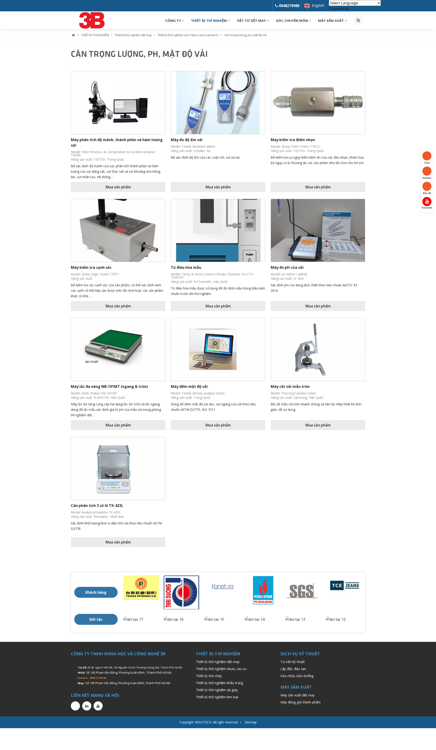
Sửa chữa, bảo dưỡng (297, 676)
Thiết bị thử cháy (209, 676)
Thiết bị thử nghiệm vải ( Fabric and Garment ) (188, 35)
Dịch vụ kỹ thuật (300, 653)
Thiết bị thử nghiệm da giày (217, 690)
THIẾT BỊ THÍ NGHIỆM (209, 20)
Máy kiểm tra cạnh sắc (91, 267)
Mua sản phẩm (118, 186)
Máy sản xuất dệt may (297, 695)
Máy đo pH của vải (287, 267)
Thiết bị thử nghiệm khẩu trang (219, 683)
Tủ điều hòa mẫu (186, 267)
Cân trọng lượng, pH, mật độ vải (245, 35)
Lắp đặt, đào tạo (293, 668)
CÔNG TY (173, 20)
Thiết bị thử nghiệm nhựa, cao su (221, 668)
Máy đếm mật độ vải (189, 386)
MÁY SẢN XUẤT (331, 20)
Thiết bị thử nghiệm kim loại (217, 697)
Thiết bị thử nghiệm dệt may (133, 35)
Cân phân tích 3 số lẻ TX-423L (97, 505)
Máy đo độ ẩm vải (187, 139)
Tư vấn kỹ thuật (292, 661)
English (318, 5)
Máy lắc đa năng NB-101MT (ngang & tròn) (109, 386)
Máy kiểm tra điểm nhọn (293, 139)
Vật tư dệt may (252, 20)
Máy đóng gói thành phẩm (300, 702)
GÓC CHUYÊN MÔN (292, 20)
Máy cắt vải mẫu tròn (290, 386)
